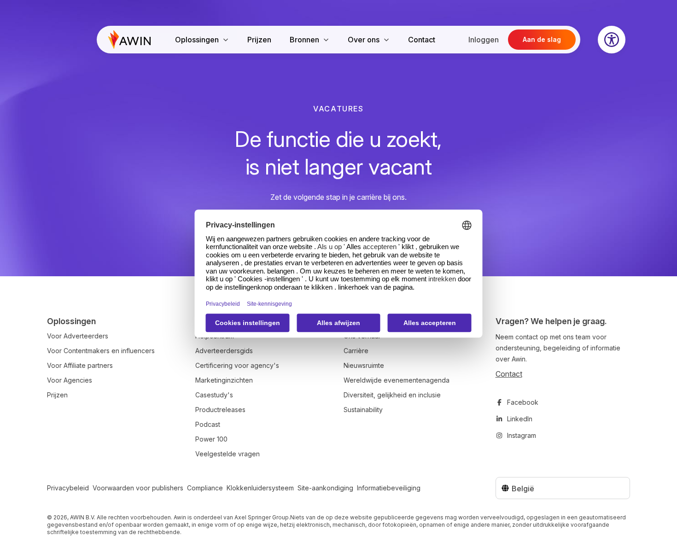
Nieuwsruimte (364, 365)
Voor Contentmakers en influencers (101, 351)
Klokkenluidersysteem (260, 488)
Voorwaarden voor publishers (138, 488)
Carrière (356, 351)
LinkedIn (519, 419)
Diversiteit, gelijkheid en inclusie (392, 395)
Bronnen (304, 39)
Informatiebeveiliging (388, 488)
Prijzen (259, 39)
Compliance (205, 488)
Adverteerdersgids (224, 351)
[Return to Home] (129, 39)
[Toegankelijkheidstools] (611, 39)
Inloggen (483, 39)
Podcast (207, 424)
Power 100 (211, 439)
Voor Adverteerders (77, 336)
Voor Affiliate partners (80, 365)
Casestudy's (214, 395)
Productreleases (220, 409)
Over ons (363, 39)
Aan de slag (542, 39)
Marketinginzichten (224, 380)
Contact (421, 39)
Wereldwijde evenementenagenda (396, 380)
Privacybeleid (68, 488)
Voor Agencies (69, 380)
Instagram (521, 435)
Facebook (522, 402)
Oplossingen (197, 39)
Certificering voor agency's (237, 365)
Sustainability (363, 409)
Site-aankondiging (325, 488)
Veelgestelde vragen (227, 454)
